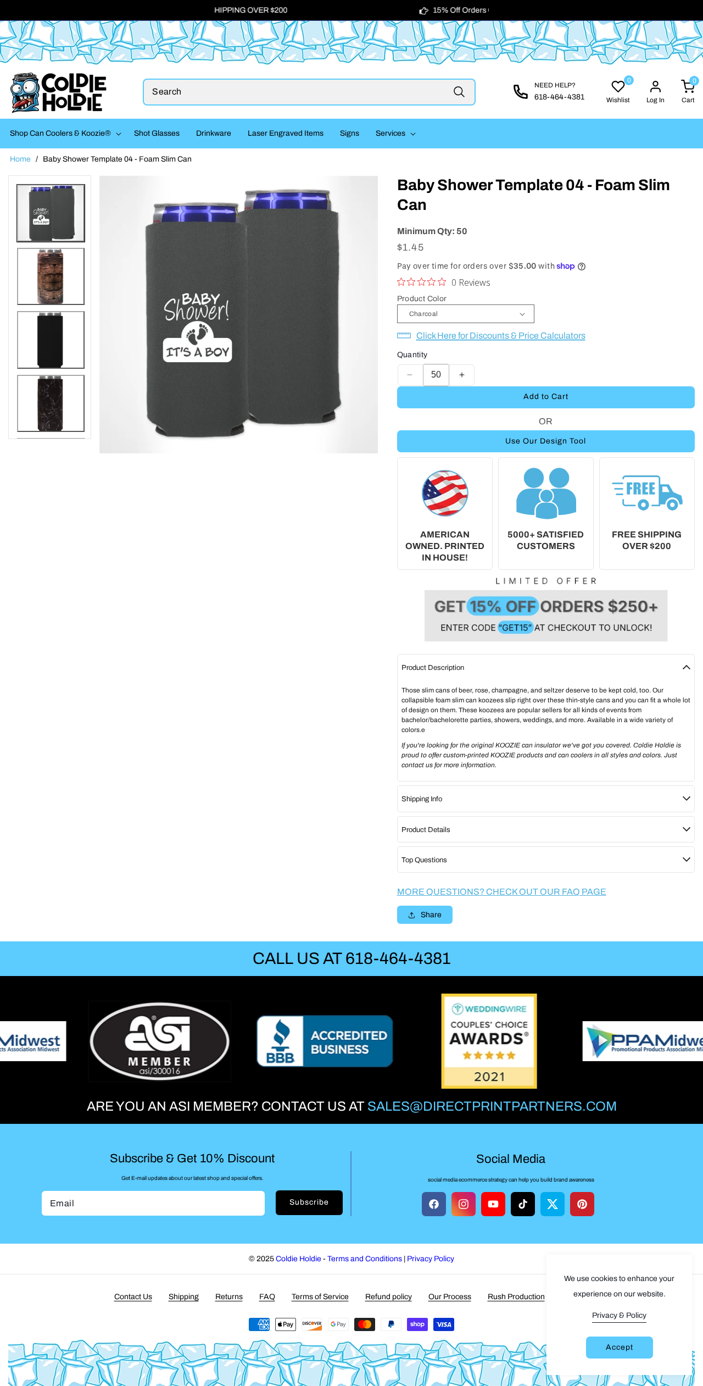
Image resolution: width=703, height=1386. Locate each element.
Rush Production (516, 1297)
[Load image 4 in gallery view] (51, 403)
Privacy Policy (430, 1259)
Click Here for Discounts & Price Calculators (500, 335)
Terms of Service (320, 1297)
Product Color (422, 299)
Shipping (184, 1297)
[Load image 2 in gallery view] (51, 276)
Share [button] (431, 915)
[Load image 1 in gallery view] (51, 213)
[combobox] (309, 92)
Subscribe (309, 1202)
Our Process (449, 1297)
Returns (229, 1297)
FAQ (267, 1297)
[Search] (459, 92)
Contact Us (133, 1297)
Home (20, 159)
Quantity (412, 355)
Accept (619, 1347)
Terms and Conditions (364, 1259)
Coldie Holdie (298, 1259)
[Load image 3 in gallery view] (51, 339)
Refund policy (388, 1297)
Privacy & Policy (619, 1315)
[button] (64, 133)
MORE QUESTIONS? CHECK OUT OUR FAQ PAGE (501, 891)
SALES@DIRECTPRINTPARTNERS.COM (492, 1106)
